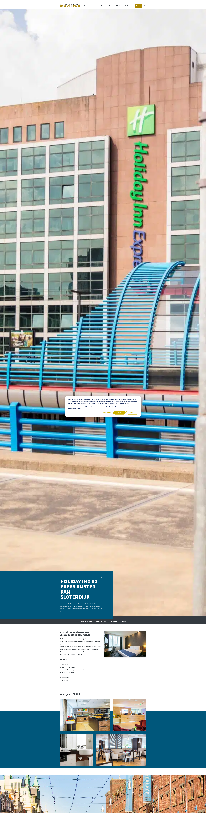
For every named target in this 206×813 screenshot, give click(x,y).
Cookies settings (106, 412)
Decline (132, 412)
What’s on (119, 6)
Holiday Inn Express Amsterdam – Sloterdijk (90, 577)
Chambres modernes (86, 621)
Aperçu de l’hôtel (101, 621)
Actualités (127, 6)
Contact (138, 6)
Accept (119, 412)
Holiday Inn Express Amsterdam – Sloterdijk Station (74, 639)
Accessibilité (113, 621)
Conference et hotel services (68, 577)
